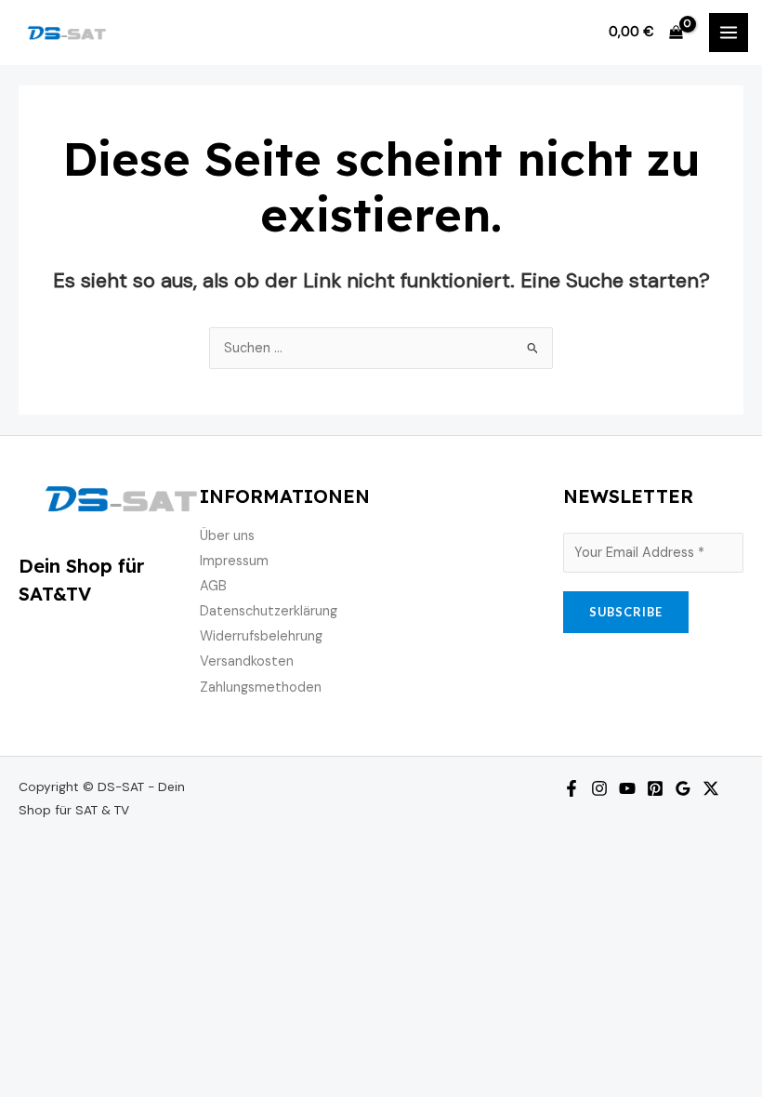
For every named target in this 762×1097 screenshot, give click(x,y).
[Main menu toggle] (728, 32)
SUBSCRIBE (626, 611)
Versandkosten (247, 661)
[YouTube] (627, 788)
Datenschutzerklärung (268, 611)
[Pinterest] (655, 788)
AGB (213, 586)
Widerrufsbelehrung (261, 636)
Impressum (234, 561)
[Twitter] (711, 788)
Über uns (227, 536)
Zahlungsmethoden (261, 687)
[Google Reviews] (683, 788)
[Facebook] (571, 788)
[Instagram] (599, 788)
